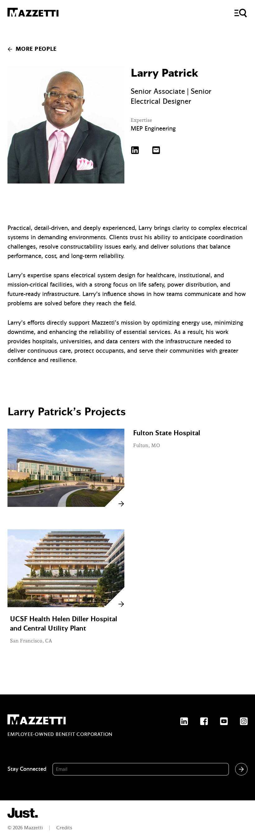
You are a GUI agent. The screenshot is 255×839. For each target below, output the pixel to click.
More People (36, 49)
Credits (64, 828)
